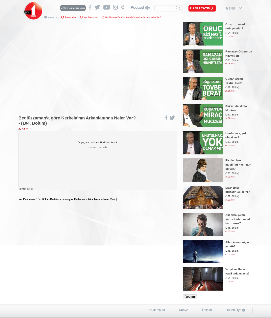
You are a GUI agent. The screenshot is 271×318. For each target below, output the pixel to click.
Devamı (190, 297)
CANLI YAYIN (200, 8)
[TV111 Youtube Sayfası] (106, 7)
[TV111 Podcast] (140, 8)
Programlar (70, 17)
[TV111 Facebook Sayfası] (90, 7)
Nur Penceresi (91, 17)
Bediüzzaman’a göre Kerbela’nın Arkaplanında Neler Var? (133, 17)
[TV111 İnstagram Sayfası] (115, 7)
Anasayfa (52, 17)
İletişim (207, 310)
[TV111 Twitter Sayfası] (97, 7)
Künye (183, 310)
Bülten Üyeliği (236, 310)
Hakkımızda (156, 310)
